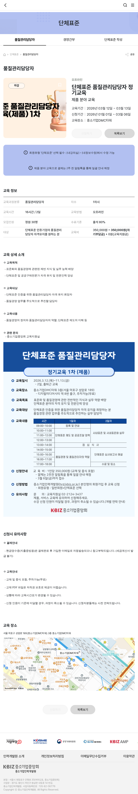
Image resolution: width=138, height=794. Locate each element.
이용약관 (129, 756)
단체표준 (14, 54)
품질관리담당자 (25, 40)
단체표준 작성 (113, 40)
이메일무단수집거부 (93, 756)
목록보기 (119, 133)
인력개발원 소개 (13, 756)
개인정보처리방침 (52, 756)
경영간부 (69, 40)
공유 (132, 54)
